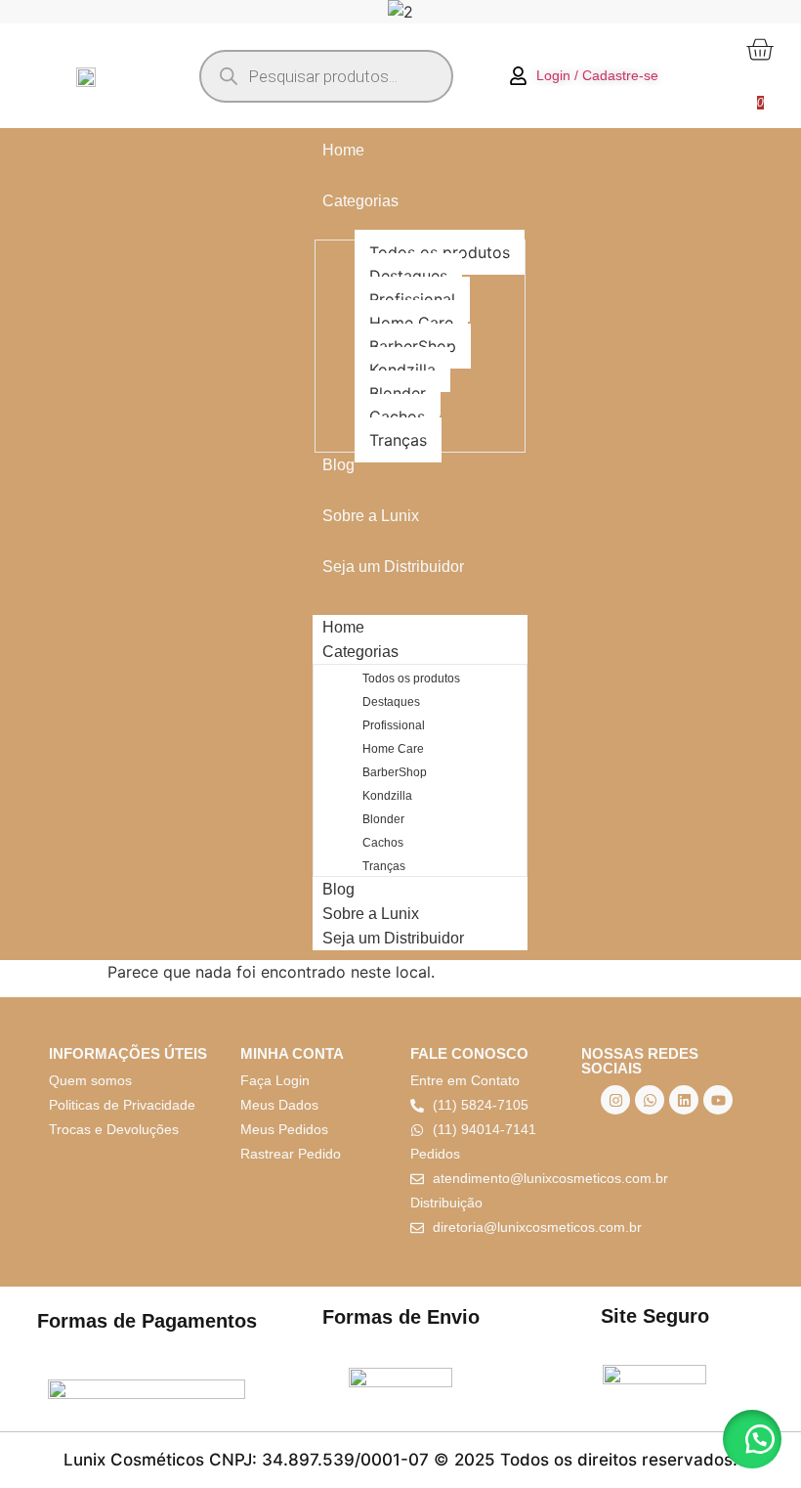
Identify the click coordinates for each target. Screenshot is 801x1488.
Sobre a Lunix (370, 515)
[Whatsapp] (649, 1100)
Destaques (408, 275)
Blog (338, 465)
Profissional (412, 299)
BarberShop (412, 346)
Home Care (411, 322)
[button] (752, 1439)
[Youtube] (718, 1100)
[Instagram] (615, 1100)
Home (343, 150)
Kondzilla (402, 369)
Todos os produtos (439, 252)
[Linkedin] (683, 1100)
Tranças (398, 440)
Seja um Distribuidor (393, 566)
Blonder (397, 393)
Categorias (360, 201)
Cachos (397, 416)
